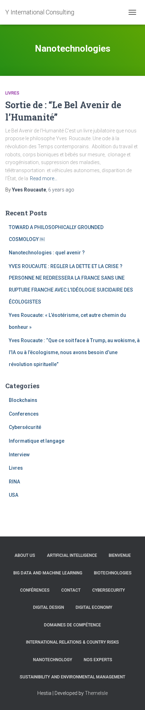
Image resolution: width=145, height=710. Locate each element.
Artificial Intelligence (72, 555)
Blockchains (23, 400)
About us (24, 555)
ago (61, 190)
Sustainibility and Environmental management (72, 677)
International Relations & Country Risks (72, 642)
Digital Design (48, 607)
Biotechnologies (113, 573)
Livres (12, 93)
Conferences (24, 414)
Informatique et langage (36, 441)
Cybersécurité (25, 427)
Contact (71, 590)
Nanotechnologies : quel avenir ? (47, 252)
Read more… (43, 178)
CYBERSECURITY (108, 590)
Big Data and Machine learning (47, 573)
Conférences (35, 590)
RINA (14, 481)
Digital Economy (94, 607)
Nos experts (98, 659)
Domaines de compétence (72, 625)
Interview (19, 454)
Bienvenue (120, 555)
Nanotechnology (52, 659)
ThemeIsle (96, 693)
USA (13, 495)
